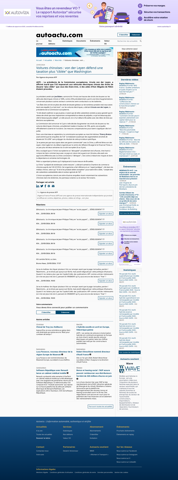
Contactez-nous (42, 451)
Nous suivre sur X (123, 458)
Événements (95, 41)
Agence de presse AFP (49, 192)
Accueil (39, 60)
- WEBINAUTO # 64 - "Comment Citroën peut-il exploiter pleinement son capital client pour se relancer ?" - (129, 116)
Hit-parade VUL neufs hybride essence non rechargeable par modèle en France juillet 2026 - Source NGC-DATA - (129, 329)
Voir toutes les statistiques (129, 352)
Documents (81, 41)
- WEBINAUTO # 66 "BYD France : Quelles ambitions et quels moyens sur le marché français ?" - (129, 88)
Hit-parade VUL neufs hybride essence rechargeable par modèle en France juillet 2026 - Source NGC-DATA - (129, 315)
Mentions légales (42, 472)
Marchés (58, 60)
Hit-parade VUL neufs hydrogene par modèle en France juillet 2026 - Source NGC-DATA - (129, 289)
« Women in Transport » (99, 454)
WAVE (92, 451)
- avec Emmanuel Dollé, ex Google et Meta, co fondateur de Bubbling (129, 201)
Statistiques (67, 41)
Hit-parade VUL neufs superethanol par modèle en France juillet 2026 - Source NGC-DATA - (129, 278)
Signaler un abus (105, 213)
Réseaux (79, 368)
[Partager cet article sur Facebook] (45, 186)
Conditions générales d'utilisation (61, 472)
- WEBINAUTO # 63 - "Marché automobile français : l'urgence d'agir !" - (129, 130)
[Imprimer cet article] (48, 186)
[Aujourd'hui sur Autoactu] (74, 35)
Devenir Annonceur (70, 451)
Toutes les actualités (44, 434)
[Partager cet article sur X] (41, 186)
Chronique (40, 324)
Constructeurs (41, 368)
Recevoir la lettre (43, 438)
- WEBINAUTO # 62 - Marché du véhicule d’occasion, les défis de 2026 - (129, 141)
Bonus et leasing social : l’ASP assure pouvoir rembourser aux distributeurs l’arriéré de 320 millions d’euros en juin (94, 373)
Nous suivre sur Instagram (127, 454)
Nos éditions (51, 42)
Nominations (40, 349)
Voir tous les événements (129, 160)
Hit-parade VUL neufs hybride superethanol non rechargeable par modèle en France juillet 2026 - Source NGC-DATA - (129, 301)
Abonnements (95, 431)
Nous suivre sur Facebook (127, 451)
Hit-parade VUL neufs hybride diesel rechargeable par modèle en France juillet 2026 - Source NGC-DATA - (129, 343)
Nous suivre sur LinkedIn (126, 462)
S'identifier (123, 35)
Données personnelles (105, 472)
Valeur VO (107, 42)
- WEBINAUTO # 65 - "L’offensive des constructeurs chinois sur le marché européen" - (129, 102)
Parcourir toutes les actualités (100, 406)
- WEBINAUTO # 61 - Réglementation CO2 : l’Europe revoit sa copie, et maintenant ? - (129, 152)
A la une (39, 431)
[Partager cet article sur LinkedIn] (37, 186)
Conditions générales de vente (85, 472)
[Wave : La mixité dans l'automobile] (129, 369)
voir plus (85, 198)
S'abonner (136, 35)
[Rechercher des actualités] (141, 41)
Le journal (39, 42)
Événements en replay (125, 434)
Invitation (93, 438)
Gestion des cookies (121, 472)
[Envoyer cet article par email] (53, 186)
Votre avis (40, 454)
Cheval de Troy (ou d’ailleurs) (49, 327)
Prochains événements (125, 431)
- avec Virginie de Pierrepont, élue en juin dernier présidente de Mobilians (129, 179)
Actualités (48, 60)
